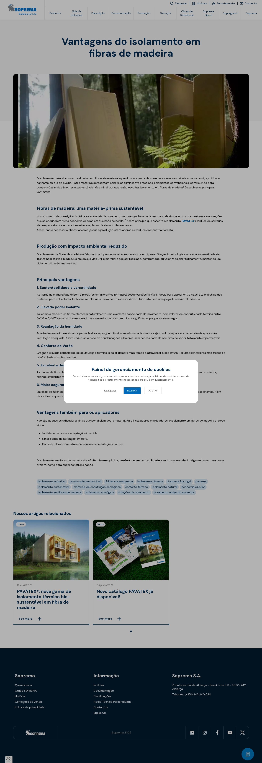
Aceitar (153, 390)
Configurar (110, 390)
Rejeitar (132, 390)
